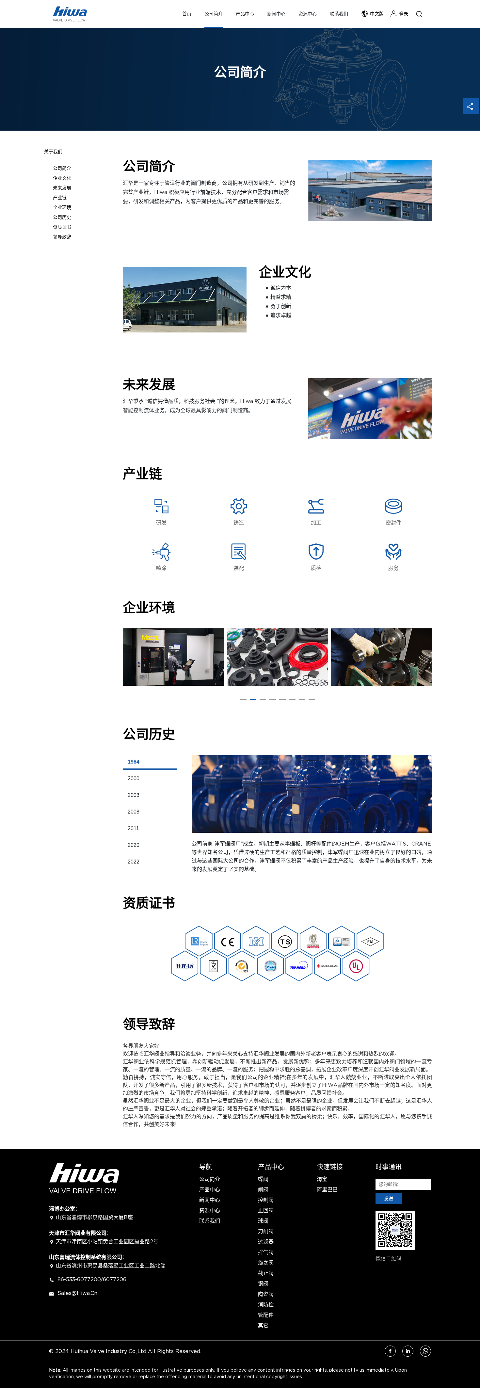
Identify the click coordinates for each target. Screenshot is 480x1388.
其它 (263, 1325)
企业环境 (62, 207)
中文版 (377, 14)
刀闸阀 (266, 1231)
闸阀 (263, 1189)
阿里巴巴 (327, 1189)
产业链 (60, 197)
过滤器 (266, 1242)
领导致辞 (62, 236)
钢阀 (263, 1283)
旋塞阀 (266, 1263)
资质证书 (62, 226)
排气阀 (266, 1252)
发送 (388, 1198)
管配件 (266, 1315)
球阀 (263, 1221)
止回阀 (266, 1210)
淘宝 (322, 1179)
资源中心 (307, 14)
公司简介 (213, 14)
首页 (186, 14)
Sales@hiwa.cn (76, 1293)
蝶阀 (263, 1179)
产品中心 (245, 14)
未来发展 (62, 187)
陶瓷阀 (266, 1294)
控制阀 (266, 1200)
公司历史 (62, 217)
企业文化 (62, 177)
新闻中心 (276, 14)
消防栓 (266, 1304)
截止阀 (266, 1273)
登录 (403, 14)
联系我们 (339, 14)
